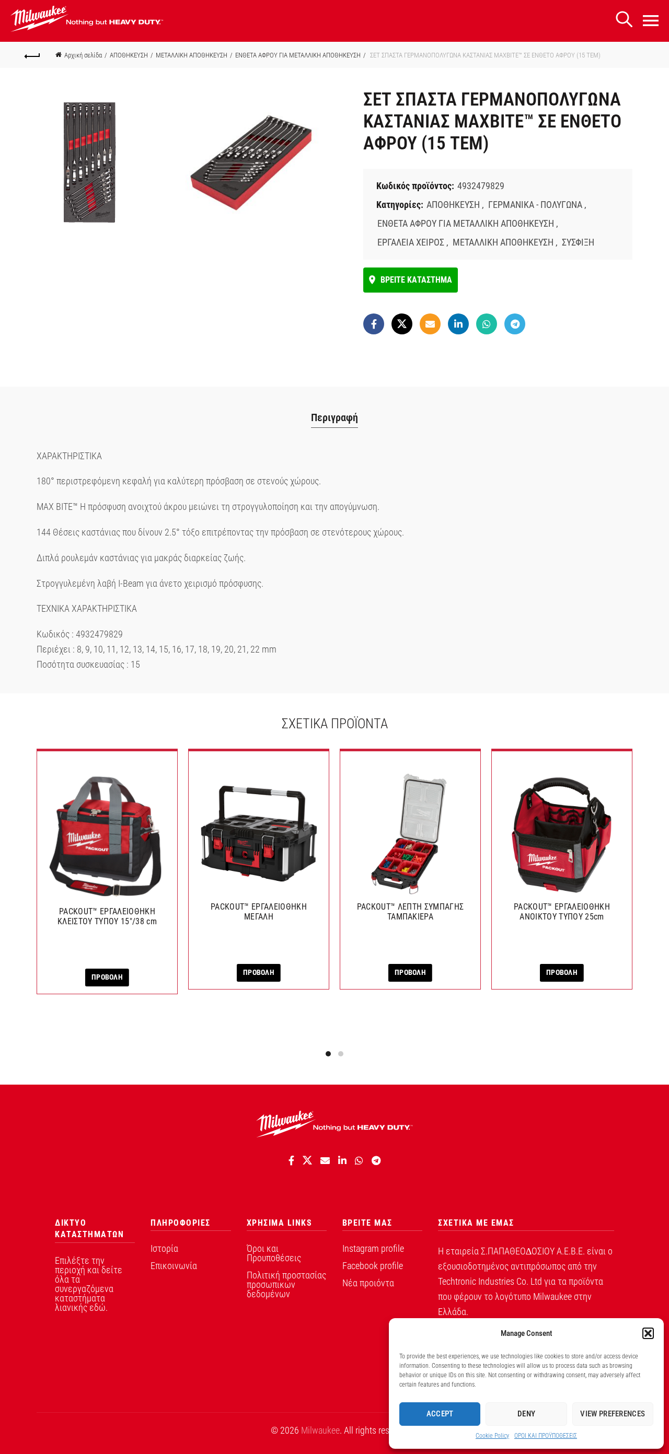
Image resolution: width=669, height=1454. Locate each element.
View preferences (612, 1413)
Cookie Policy (492, 1435)
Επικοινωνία (174, 1265)
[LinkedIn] (458, 323)
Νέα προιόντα (368, 1282)
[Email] (430, 323)
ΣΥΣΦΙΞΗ (578, 242)
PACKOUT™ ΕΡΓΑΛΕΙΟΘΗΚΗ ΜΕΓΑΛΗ (259, 912)
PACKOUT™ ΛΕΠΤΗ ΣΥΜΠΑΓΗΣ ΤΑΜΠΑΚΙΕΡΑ (410, 912)
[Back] (32, 54)
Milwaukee (320, 1430)
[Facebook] (373, 323)
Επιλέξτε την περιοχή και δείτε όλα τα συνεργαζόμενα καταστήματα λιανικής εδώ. (88, 1284)
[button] (648, 1333)
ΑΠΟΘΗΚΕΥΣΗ (129, 55)
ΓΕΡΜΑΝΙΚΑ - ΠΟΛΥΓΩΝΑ (535, 204)
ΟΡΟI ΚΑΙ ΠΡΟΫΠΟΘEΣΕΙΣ (545, 1435)
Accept (440, 1413)
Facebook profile (372, 1265)
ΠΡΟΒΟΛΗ (107, 977)
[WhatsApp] (486, 323)
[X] (401, 323)
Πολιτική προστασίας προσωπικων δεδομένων (286, 1284)
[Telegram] (514, 323)
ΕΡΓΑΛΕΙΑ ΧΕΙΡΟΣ (410, 242)
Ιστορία (164, 1248)
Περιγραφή (334, 417)
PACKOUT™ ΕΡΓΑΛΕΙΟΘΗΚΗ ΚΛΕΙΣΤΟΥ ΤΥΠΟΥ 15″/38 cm (107, 916)
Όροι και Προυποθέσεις (274, 1253)
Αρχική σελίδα (83, 55)
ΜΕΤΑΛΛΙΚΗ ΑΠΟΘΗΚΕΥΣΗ (191, 55)
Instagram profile (373, 1248)
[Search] (624, 19)
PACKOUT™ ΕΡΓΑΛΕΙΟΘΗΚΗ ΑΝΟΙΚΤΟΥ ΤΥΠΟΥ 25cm (562, 912)
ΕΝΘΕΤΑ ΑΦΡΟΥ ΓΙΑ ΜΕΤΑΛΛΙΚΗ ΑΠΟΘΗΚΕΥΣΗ (298, 55)
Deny (526, 1413)
